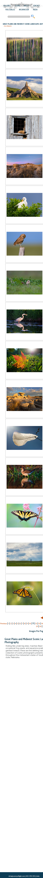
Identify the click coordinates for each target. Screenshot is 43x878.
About (26, 5)
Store (17, 5)
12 (36, 623)
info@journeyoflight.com (17, 876)
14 (42, 623)
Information (24, 9)
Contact (36, 5)
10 (30, 623)
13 (39, 623)
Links (38, 876)
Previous (3, 623)
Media (35, 9)
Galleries (7, 5)
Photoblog (10, 9)
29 (37, 626)
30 (40, 626)
